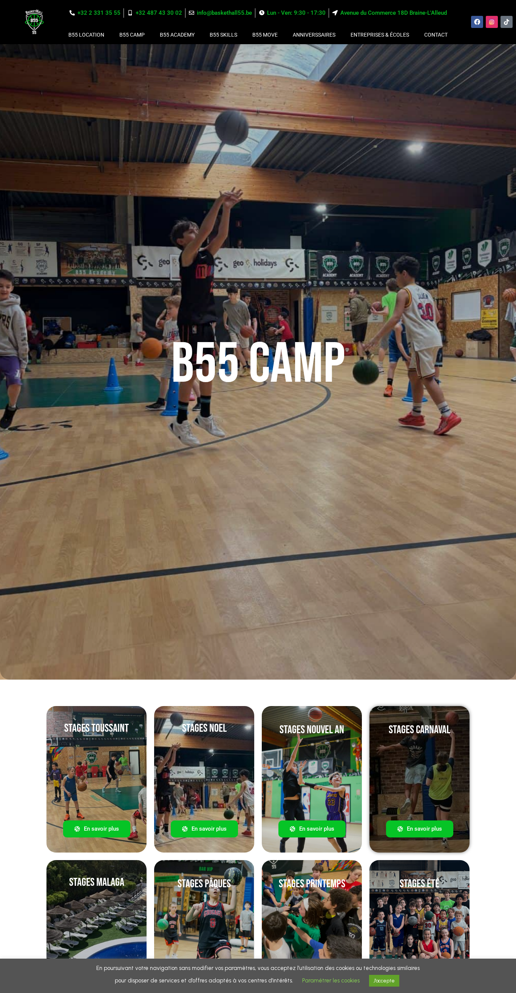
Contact (436, 35)
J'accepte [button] (384, 981)
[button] (204, 828)
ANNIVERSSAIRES (314, 35)
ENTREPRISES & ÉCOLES (380, 35)
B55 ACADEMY (177, 35)
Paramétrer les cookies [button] (331, 980)
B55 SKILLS (223, 35)
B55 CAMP (132, 35)
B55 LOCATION (86, 35)
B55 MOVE (265, 35)
